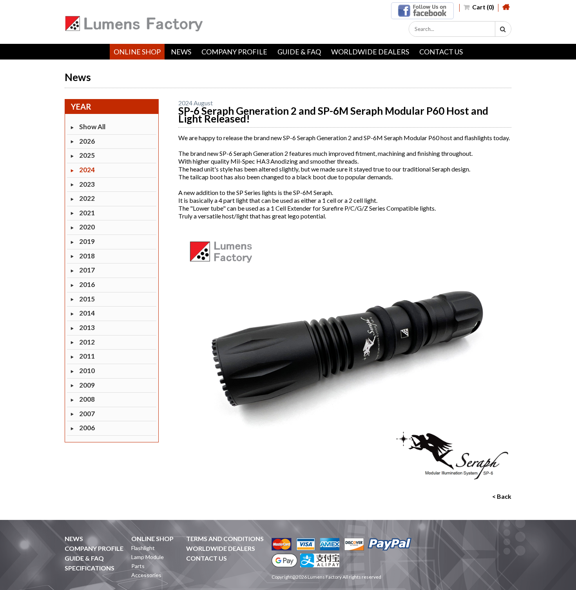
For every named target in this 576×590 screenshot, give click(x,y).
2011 (87, 356)
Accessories (146, 575)
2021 (87, 213)
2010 (87, 370)
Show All (92, 127)
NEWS (181, 51)
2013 (87, 327)
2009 (87, 385)
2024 (87, 170)
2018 (87, 256)
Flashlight (143, 548)
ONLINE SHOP (137, 51)
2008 (87, 399)
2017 (87, 270)
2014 (87, 313)
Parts (138, 566)
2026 (87, 141)
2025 (87, 155)
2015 (87, 299)
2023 (87, 184)
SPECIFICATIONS (89, 568)
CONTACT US (441, 51)
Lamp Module (147, 557)
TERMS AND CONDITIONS (225, 538)
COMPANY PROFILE (234, 51)
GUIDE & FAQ (299, 51)
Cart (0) (482, 7)
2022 (87, 198)
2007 (87, 414)
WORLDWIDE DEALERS (370, 51)
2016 (87, 284)
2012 (87, 342)
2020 (87, 227)
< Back (501, 496)
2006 (87, 428)
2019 (87, 241)
